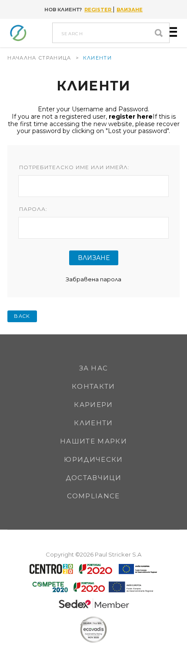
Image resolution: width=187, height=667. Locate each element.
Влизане (130, 10)
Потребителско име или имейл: (74, 167)
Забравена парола (93, 279)
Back (22, 316)
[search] (161, 33)
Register (98, 10)
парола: (33, 209)
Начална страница (39, 58)
